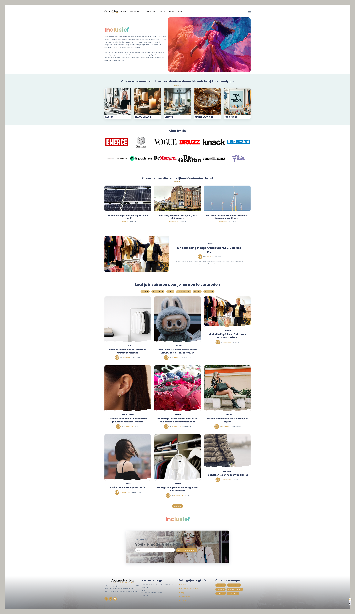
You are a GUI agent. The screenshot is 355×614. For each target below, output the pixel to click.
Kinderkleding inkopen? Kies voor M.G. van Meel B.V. (209, 249)
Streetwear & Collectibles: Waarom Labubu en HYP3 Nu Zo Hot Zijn (177, 351)
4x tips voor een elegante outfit (127, 487)
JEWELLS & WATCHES (204, 117)
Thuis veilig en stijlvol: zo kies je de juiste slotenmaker (177, 217)
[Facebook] (106, 599)
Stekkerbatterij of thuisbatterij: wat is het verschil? (128, 217)
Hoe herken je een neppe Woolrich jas (227, 474)
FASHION (109, 117)
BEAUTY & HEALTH (143, 117)
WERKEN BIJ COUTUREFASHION (151, 593)
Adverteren (144, 587)
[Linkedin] (110, 599)
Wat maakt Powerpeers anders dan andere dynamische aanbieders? (227, 217)
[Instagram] (115, 599)
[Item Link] (117, 101)
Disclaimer (145, 595)
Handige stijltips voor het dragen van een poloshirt (177, 489)
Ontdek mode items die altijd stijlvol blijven (227, 420)
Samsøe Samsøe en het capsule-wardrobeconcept (127, 351)
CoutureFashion (124, 221)
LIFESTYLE (169, 117)
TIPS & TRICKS (230, 117)
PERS (143, 590)
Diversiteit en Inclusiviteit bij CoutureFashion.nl (157, 585)
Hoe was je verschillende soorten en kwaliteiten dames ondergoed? (177, 420)
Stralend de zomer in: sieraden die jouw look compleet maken (127, 420)
